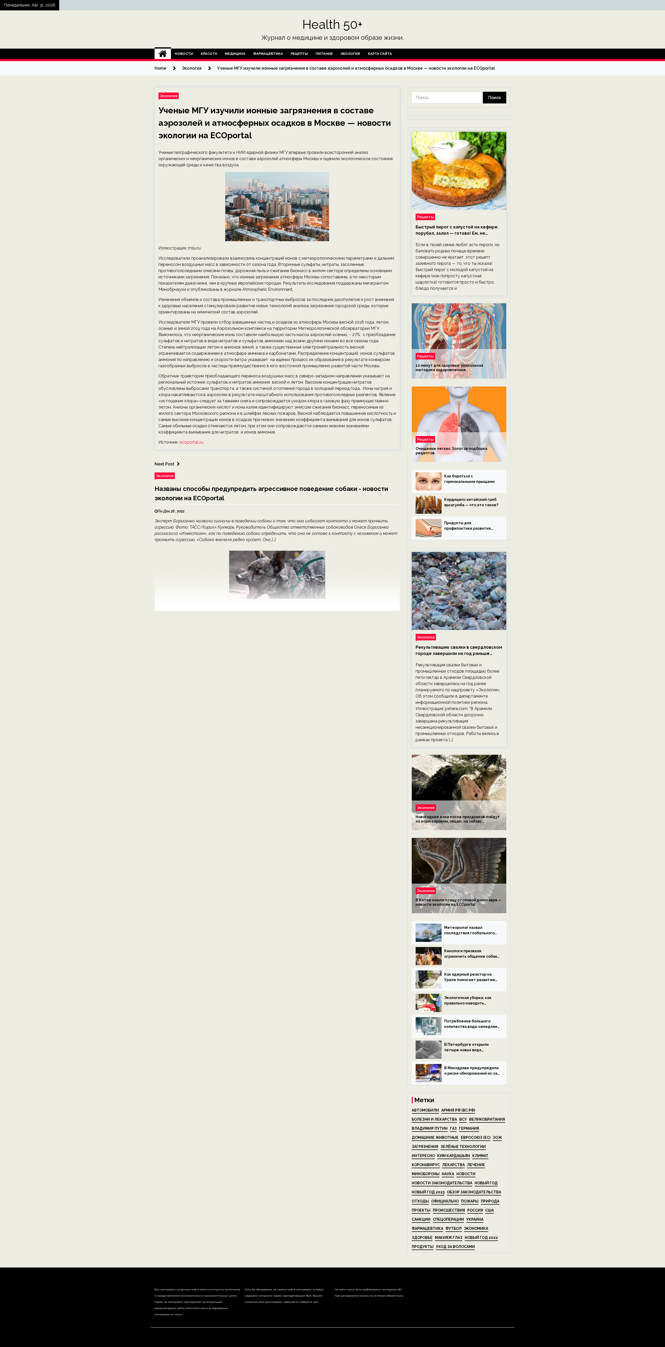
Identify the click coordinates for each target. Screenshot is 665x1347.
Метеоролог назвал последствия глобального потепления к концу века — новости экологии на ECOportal (470, 930)
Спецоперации (448, 1219)
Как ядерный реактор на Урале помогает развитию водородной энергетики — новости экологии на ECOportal (470, 977)
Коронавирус (426, 1165)
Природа (490, 1201)
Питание (324, 54)
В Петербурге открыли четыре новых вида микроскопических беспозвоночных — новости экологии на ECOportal (470, 1047)
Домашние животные (435, 1137)
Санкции (421, 1219)
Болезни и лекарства (434, 1119)
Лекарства (453, 1165)
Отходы (420, 1201)
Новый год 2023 (428, 1192)
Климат (480, 1156)
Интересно (423, 1156)
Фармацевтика (268, 54)
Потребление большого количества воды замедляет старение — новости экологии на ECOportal (472, 1024)
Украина (474, 1219)
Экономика (476, 1228)
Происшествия (449, 1210)
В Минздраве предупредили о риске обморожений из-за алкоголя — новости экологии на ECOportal (471, 1071)
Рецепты (299, 54)
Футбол (453, 1228)
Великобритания (487, 1119)
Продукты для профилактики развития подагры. (467, 526)
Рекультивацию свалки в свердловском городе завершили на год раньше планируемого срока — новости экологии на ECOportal (459, 651)
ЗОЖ (497, 1137)
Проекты (421, 1210)
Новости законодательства (442, 1183)
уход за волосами (455, 1247)
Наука (448, 1174)
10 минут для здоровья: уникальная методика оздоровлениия (449, 367)
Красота (209, 54)
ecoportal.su (191, 442)
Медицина (235, 54)
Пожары (469, 1201)
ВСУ (463, 1119)
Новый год (486, 1183)
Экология (350, 54)
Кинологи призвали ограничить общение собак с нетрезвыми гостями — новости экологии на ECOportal (470, 954)
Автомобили (425, 1110)
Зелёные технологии (463, 1147)
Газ (453, 1128)
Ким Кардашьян (453, 1156)
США (489, 1210)
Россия (475, 1210)
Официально (445, 1201)
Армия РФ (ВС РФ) (458, 1110)
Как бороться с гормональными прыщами (469, 479)
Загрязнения (425, 1147)
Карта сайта (380, 54)
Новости (184, 54)
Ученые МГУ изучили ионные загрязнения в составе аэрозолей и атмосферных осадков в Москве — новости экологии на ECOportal (274, 123)
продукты (423, 1247)
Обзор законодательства (474, 1192)
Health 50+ (332, 24)
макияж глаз (448, 1238)
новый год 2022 (481, 1238)
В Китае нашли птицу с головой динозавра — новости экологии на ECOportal (458, 902)
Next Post (164, 464)
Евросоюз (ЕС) (475, 1137)
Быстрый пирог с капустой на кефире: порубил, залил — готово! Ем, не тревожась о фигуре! (457, 230)
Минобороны (426, 1174)
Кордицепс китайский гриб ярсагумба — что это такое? (471, 502)
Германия (469, 1128)
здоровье (422, 1238)
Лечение (476, 1165)
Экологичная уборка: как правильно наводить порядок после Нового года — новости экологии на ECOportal (470, 1001)
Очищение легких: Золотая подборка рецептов (451, 450)
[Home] (163, 54)
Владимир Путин (430, 1128)
